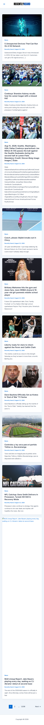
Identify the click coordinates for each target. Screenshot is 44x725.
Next (38, 707)
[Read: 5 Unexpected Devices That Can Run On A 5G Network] (22, 25)
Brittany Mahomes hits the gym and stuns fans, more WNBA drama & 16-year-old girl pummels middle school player (21, 291)
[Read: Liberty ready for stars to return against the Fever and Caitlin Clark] (22, 326)
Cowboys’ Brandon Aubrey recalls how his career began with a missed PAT (21, 95)
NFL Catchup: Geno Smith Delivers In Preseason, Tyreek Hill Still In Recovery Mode (21, 496)
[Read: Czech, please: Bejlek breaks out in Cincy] (22, 219)
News (6, 40)
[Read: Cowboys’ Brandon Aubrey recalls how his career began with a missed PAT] (22, 75)
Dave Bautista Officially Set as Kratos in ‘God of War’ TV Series (21, 396)
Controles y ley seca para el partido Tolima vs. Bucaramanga (21, 445)
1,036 (23, 707)
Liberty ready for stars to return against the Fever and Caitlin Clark (20, 346)
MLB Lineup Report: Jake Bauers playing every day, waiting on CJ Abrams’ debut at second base (19, 681)
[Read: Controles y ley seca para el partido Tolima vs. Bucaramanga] (22, 426)
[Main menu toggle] (4, 4)
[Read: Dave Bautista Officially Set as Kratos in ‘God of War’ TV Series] (22, 376)
